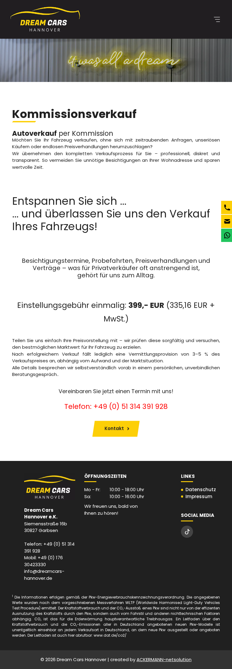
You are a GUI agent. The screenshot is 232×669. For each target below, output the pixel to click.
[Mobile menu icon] (217, 19)
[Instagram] (187, 532)
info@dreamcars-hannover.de (44, 574)
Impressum (198, 496)
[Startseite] (45, 19)
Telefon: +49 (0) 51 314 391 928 (116, 406)
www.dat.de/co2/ (110, 635)
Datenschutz (200, 489)
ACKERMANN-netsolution (164, 659)
